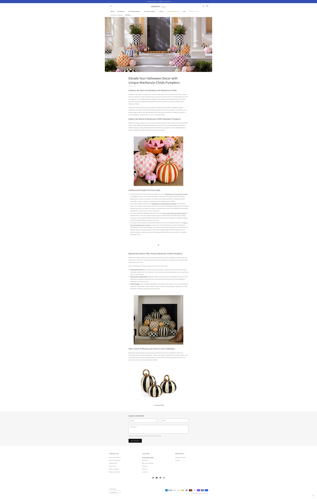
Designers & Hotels (180, 457)
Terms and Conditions (115, 457)
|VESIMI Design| (197, 493)
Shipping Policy (113, 463)
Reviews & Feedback (114, 472)
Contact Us (145, 472)
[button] (111, 6)
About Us (144, 469)
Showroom (145, 466)
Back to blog (159, 405)
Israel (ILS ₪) (114, 492)
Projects (177, 460)
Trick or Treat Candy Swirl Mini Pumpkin (174, 213)
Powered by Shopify (204, 493)
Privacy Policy (112, 466)
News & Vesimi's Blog (147, 457)
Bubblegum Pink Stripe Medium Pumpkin (164, 204)
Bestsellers (145, 460)
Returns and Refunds (114, 460)
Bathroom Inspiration (148, 463)
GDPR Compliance (114, 469)
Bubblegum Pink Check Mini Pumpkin (177, 194)
